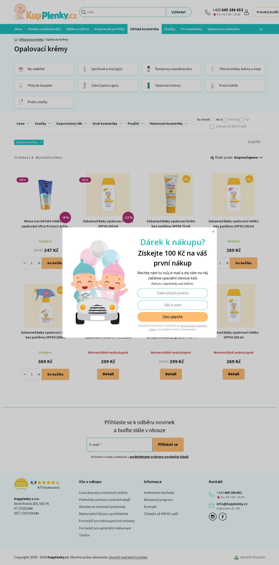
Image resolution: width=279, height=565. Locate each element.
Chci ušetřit (173, 316)
